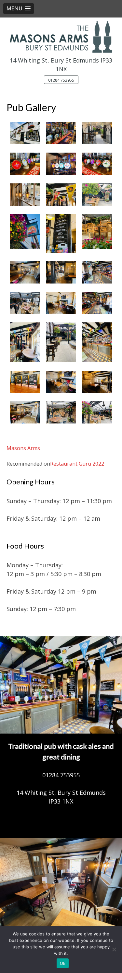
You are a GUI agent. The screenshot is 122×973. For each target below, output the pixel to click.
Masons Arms (23, 448)
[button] (18, 8)
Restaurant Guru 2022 (77, 463)
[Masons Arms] (61, 36)
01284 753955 (61, 80)
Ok (63, 963)
